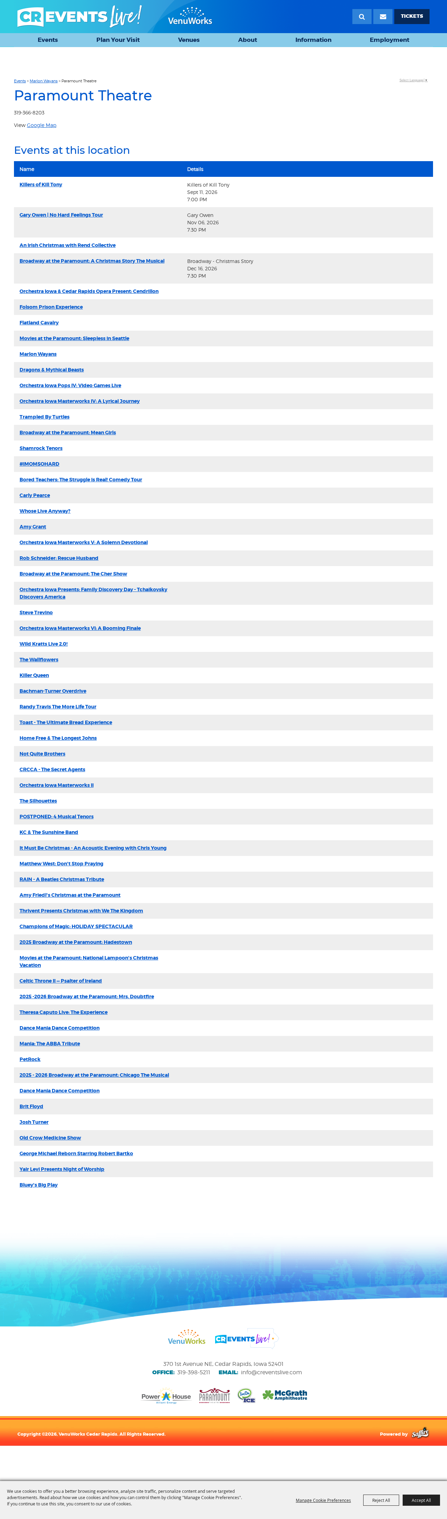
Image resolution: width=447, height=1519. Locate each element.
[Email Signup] (383, 16)
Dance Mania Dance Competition (60, 1028)
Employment (389, 40)
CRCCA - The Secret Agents (52, 769)
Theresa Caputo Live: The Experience (64, 1012)
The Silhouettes (38, 801)
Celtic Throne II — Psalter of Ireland (61, 981)
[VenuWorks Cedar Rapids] (114, 16)
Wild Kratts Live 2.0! (44, 644)
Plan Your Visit (118, 40)
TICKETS (412, 16)
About (247, 40)
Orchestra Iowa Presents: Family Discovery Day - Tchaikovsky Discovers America (93, 593)
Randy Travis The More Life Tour (58, 707)
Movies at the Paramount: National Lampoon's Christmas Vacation (89, 961)
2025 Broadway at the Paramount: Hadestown (76, 942)
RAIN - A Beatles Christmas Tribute (62, 879)
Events (48, 40)
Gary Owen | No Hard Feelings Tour (61, 215)
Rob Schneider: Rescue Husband (59, 558)
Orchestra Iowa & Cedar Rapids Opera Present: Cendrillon (89, 291)
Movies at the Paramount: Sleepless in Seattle (74, 338)
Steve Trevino (36, 612)
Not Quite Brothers (42, 754)
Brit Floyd (31, 1106)
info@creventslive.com (271, 1372)
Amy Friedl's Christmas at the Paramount (70, 895)
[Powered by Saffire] (420, 1434)
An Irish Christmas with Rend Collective (68, 245)
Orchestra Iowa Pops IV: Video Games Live (70, 385)
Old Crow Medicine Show (50, 1138)
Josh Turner (34, 1122)
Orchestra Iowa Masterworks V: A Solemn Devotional (84, 542)
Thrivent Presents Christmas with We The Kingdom (81, 911)
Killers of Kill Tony (41, 184)
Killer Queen (34, 675)
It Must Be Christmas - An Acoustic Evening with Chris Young (93, 848)
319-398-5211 (193, 1372)
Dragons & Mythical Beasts (52, 370)
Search (362, 16)
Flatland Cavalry (39, 322)
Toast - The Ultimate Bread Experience (66, 722)
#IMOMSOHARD (39, 464)
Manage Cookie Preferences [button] (323, 1500)
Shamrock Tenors (41, 448)
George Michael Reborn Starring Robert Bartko (76, 1153)
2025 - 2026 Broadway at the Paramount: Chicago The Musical (94, 1075)
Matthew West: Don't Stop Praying (61, 863)
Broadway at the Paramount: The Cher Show (73, 574)
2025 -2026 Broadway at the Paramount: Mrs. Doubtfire (87, 996)
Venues (189, 40)
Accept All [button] (421, 1500)
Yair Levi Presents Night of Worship (62, 1169)
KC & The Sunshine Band (49, 832)
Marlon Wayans (44, 80)
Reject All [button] (381, 1500)
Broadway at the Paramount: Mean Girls (68, 432)
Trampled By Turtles (44, 417)
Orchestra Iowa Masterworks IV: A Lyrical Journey (80, 401)
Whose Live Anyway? (45, 511)
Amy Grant (33, 527)
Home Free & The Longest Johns (58, 738)
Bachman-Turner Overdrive (53, 691)
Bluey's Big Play (39, 1185)
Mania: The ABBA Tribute (50, 1043)
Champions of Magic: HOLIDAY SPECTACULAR (76, 926)
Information (313, 40)
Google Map (41, 125)
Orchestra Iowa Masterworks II (57, 785)
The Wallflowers (39, 659)
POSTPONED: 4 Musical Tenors (57, 816)
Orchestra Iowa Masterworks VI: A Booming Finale (80, 628)
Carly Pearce (35, 495)
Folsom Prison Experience (51, 307)
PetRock (30, 1059)
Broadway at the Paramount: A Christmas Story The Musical (92, 261)
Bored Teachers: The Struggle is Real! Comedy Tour (81, 479)
